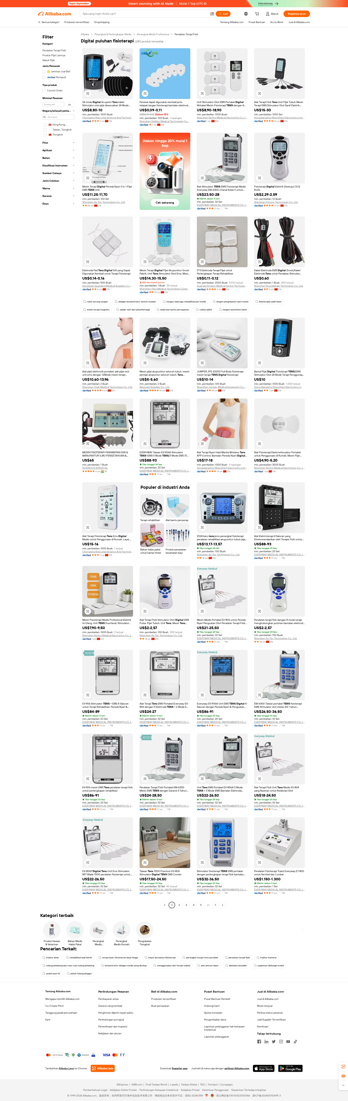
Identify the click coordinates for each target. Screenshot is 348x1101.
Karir (47, 1019)
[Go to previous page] (164, 905)
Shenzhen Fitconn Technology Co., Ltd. (276, 202)
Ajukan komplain (213, 1012)
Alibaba (85, 34)
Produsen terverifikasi (163, 998)
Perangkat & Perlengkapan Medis (112, 34)
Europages (227, 1084)
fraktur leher (52, 957)
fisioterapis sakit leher (270, 301)
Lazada (174, 1084)
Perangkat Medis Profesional (153, 34)
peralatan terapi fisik (239, 957)
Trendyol (213, 1084)
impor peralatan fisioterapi (162, 957)
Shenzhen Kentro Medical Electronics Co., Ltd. (222, 117)
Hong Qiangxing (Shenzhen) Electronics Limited (279, 387)
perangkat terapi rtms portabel (202, 957)
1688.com (136, 1084)
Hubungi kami (211, 1005)
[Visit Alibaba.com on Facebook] (259, 1041)
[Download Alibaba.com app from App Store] (264, 1068)
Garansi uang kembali (110, 1005)
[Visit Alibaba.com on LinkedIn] (266, 1041)
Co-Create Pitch (54, 1005)
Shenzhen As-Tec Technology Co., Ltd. (103, 202)
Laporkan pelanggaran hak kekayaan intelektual (224, 1028)
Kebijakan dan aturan (109, 1033)
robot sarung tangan (97, 301)
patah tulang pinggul (81, 973)
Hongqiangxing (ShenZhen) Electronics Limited (279, 117)
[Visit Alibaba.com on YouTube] (288, 1041)
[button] (212, 14)
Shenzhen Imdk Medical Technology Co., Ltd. (107, 387)
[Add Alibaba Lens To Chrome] (103, 1068)
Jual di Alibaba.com (268, 998)
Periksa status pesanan (270, 1012)
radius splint (206, 309)
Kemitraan (262, 1026)
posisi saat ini (53, 973)
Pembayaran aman (108, 998)
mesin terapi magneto (98, 309)
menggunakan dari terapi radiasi (173, 965)
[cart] (257, 14)
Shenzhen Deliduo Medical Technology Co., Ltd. (165, 121)
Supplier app (180, 1068)
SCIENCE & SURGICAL (95, 467)
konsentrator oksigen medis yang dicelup (126, 965)
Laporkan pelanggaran (216, 1036)
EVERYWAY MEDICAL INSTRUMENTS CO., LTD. (222, 205)
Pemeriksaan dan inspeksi (112, 1026)
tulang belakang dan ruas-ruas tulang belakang (70, 965)
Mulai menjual (264, 1005)
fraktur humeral (268, 957)
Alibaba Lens (66, 1068)
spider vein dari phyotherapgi (135, 309)
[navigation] (58, 470)
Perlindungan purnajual (111, 1019)
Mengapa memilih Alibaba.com (62, 998)
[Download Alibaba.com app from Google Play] (290, 1068)
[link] (343, 1066)
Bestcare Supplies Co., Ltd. (155, 387)
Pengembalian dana (215, 1019)
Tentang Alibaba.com (58, 991)
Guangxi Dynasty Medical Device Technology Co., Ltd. (222, 285)
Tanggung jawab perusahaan (61, 1012)
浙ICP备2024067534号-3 (266, 1095)
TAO (202, 1084)
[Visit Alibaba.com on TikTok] (295, 1041)
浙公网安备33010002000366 (233, 1095)
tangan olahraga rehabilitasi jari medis (186, 301)
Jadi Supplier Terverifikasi (271, 1019)
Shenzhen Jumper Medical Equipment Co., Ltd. (222, 387)
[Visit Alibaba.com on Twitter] (274, 1041)
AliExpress (122, 1084)
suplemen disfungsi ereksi (271, 965)
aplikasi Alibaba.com (236, 1068)
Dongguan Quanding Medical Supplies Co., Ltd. (107, 285)
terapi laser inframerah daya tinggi (120, 957)
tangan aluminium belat (235, 309)
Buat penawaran (160, 1005)
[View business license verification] (206, 1095)
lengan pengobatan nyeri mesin (232, 301)
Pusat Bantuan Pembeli (217, 998)
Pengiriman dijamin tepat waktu (115, 1012)
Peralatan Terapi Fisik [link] (186, 34)
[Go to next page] (222, 905)
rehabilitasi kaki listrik (81, 957)
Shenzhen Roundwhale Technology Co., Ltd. (278, 285)
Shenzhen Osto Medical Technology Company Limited (165, 288)
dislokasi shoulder (238, 965)
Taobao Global (189, 1084)
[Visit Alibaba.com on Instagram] (281, 1041)
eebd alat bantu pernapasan (174, 309)
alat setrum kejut (209, 965)
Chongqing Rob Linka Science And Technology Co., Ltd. (107, 117)
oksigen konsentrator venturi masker (137, 301)
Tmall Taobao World (156, 1084)
